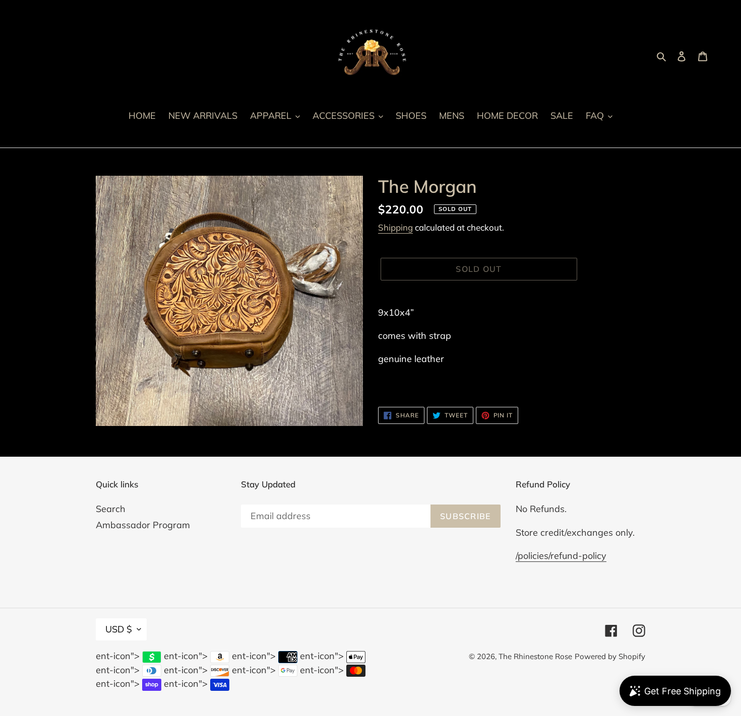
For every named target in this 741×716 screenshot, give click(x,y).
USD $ (118, 629)
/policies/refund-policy (561, 555)
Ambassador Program (143, 525)
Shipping (395, 227)
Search (111, 509)
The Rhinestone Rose (535, 656)
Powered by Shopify (610, 656)
